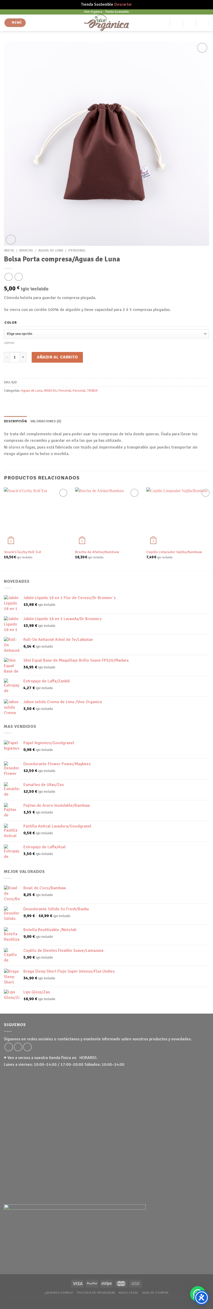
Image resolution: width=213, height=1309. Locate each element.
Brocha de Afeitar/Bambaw (97, 552)
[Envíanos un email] (18, 1047)
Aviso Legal (128, 1293)
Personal (77, 250)
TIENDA (92, 391)
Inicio (9, 250)
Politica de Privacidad (96, 1293)
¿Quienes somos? (59, 1293)
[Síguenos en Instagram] (8, 1047)
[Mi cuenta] (176, 23)
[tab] (15, 421)
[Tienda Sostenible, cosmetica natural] (106, 23)
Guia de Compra (155, 1293)
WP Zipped (114, 1299)
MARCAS (26, 250)
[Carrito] (202, 23)
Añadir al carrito (57, 357)
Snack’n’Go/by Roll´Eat (22, 552)
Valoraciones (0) (45, 421)
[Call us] (27, 1047)
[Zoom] (11, 240)
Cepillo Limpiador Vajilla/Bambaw (174, 552)
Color (10, 323)
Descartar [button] (123, 4)
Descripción (15, 421)
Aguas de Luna (50, 250)
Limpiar (9, 343)
